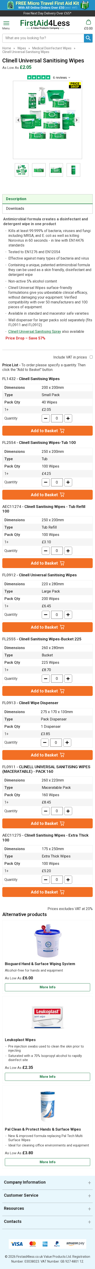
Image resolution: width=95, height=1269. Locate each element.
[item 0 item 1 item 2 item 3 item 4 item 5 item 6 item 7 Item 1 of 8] (47, 174)
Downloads (15, 208)
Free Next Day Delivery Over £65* (47, 13)
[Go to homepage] (45, 24)
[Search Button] (88, 38)
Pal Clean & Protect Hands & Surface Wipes (43, 1129)
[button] (47, 1184)
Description (16, 199)
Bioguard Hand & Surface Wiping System (40, 964)
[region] (47, 942)
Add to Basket (44, 430)
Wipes (21, 48)
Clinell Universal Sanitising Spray (34, 331)
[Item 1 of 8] (47, 120)
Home (6, 48)
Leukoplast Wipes (20, 1040)
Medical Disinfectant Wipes (51, 48)
